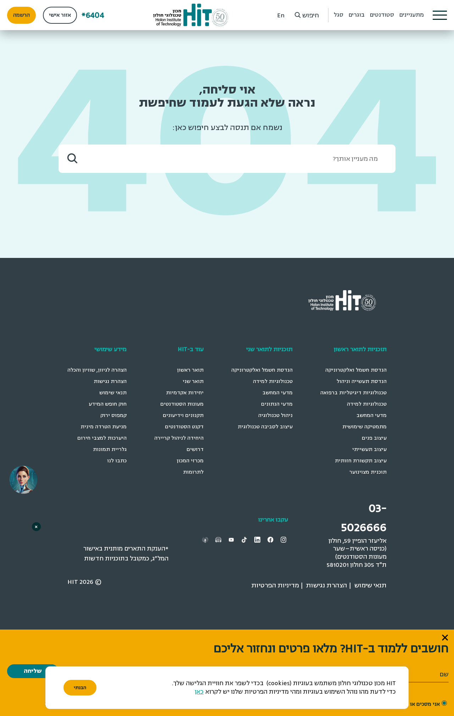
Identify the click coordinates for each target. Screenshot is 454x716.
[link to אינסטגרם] (284, 539)
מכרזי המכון (190, 460)
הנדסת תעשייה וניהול (362, 381)
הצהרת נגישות (110, 381)
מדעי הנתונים (277, 404)
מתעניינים (411, 15)
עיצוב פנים (374, 438)
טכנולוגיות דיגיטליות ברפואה (353, 392)
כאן (199, 691)
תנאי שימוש (113, 392)
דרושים (195, 449)
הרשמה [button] (21, 15)
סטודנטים (382, 15)
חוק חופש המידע (108, 404)
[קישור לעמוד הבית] (190, 15)
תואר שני (193, 381)
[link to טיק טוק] (245, 539)
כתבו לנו (117, 460)
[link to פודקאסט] (219, 539)
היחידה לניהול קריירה (179, 438)
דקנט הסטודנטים (184, 426)
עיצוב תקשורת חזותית (361, 460)
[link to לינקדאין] (258, 539)
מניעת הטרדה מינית (104, 426)
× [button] (36, 526)
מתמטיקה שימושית (364, 426)
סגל (338, 15)
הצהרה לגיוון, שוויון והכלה (97, 370)
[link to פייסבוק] (271, 539)
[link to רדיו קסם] (206, 539)
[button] (440, 15)
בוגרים (357, 15)
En (280, 15)
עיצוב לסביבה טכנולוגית (265, 426)
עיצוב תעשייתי (369, 449)
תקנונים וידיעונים (183, 415)
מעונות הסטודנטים (182, 404)
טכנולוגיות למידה (367, 404)
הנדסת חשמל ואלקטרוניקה (356, 370)
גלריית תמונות (110, 449)
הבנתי (80, 687)
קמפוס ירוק (113, 415)
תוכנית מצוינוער (368, 472)
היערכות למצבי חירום (102, 438)
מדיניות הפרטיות (275, 585)
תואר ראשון (190, 370)
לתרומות (193, 472)
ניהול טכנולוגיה (275, 415)
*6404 (93, 15)
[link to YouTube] (232, 539)
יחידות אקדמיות (185, 392)
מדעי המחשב (371, 415)
